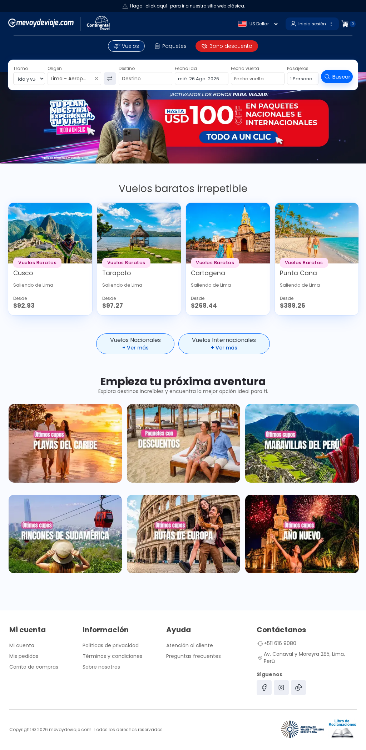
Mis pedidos (23, 656)
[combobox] (70, 78)
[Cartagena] (228, 233)
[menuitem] (126, 46)
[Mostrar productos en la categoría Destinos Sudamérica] (65, 534)
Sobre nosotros (101, 666)
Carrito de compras (33, 666)
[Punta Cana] (317, 233)
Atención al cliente (189, 645)
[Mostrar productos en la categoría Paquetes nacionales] (301, 443)
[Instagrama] (281, 687)
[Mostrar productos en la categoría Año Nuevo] (301, 534)
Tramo (20, 68)
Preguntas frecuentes (193, 656)
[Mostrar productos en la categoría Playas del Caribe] (65, 443)
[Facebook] (264, 687)
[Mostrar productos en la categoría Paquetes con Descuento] (183, 443)
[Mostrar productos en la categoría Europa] (183, 534)
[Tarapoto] (139, 233)
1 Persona (301, 78)
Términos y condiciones (112, 656)
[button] (170, 46)
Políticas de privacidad (111, 645)
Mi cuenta (21, 645)
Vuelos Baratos (37, 263)
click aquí (156, 6)
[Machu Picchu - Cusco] (50, 233)
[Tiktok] (298, 687)
